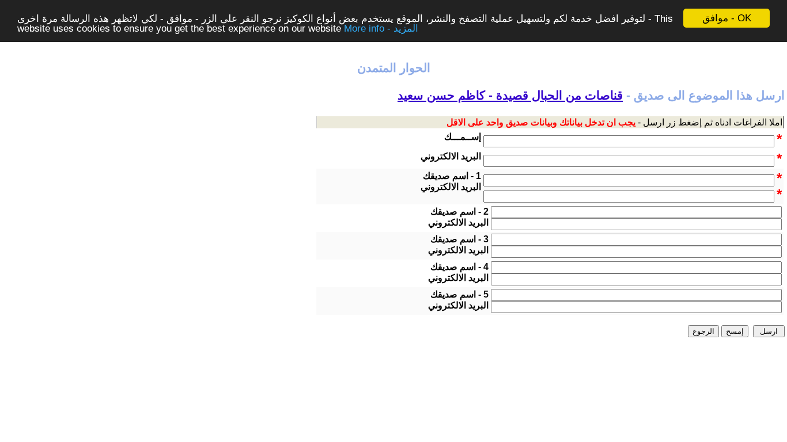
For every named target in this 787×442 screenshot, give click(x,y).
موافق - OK (726, 18)
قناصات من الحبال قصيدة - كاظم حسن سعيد (510, 95)
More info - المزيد (381, 28)
